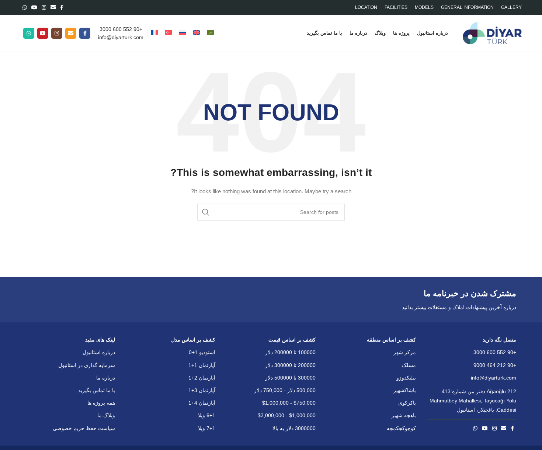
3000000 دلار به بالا (294, 428)
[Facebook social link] (62, 7)
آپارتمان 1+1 (201, 365)
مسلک (409, 365)
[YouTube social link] (34, 7)
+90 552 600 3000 (121, 29)
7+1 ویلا (206, 428)
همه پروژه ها (101, 403)
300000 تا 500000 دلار (290, 378)
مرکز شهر (404, 352)
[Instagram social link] (43, 7)
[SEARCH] (205, 212)
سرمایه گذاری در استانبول (86, 365)
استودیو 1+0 (202, 352)
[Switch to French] (154, 33)
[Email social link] (53, 7)
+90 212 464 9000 (494, 365)
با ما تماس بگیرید (96, 390)
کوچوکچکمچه (401, 428)
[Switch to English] (196, 33)
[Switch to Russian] (182, 33)
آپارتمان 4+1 (201, 403)
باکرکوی (407, 403)
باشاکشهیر (404, 390)
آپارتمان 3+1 (201, 390)
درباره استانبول (99, 352)
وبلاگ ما (106, 415)
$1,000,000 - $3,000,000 (287, 415)
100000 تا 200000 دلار (290, 352)
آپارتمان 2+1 (201, 378)
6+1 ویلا (206, 415)
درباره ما (105, 378)
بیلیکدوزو (406, 378)
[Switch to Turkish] (168, 33)
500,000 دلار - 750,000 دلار (285, 390)
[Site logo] (492, 33)
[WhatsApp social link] (24, 7)
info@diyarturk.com (120, 37)
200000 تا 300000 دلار (290, 365)
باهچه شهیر (404, 415)
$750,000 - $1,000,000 (289, 403)
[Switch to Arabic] (210, 33)
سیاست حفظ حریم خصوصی (84, 428)
